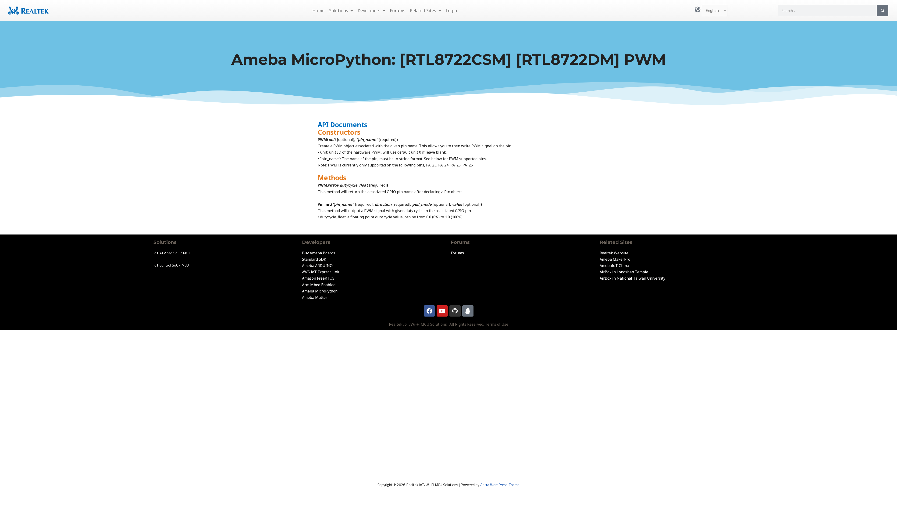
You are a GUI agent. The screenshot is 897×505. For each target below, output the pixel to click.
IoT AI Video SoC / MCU (171, 253)
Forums (397, 10)
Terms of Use (496, 324)
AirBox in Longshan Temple (624, 271)
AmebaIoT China (614, 265)
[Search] (882, 10)
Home (318, 10)
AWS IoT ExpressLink (320, 271)
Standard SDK (314, 259)
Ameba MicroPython (320, 291)
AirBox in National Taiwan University (632, 278)
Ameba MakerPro (615, 259)
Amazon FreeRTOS (318, 278)
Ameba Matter (314, 297)
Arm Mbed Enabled (318, 284)
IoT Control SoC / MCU (171, 265)
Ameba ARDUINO (317, 265)
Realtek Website (614, 253)
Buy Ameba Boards (318, 253)
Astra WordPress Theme (500, 484)
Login (451, 10)
